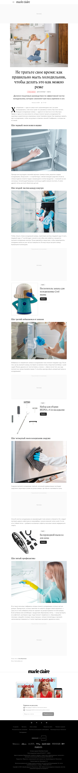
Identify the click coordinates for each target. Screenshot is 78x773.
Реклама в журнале (60, 726)
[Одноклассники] (41, 722)
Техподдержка (23, 732)
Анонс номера (33, 726)
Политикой (28, 709)
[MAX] (32, 722)
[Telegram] (46, 722)
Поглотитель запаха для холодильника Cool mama (52, 291)
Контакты (24, 726)
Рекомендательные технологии (58, 729)
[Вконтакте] (36, 722)
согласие (29, 707)
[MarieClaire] (23, 2)
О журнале (15, 726)
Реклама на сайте (48, 726)
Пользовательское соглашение (19, 729)
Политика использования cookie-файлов (39, 729)
